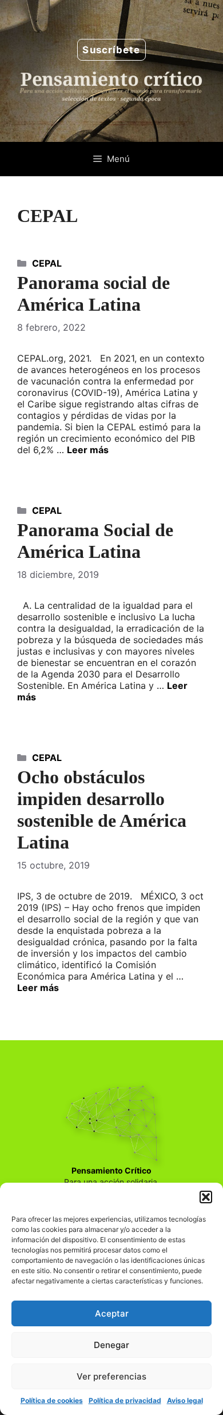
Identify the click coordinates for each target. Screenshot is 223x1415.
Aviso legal (185, 1400)
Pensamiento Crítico (111, 1170)
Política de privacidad (125, 1400)
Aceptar (112, 1313)
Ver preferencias (111, 1376)
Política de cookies (52, 1400)
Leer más (88, 449)
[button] (206, 1197)
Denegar (111, 1344)
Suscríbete (111, 50)
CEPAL (47, 263)
